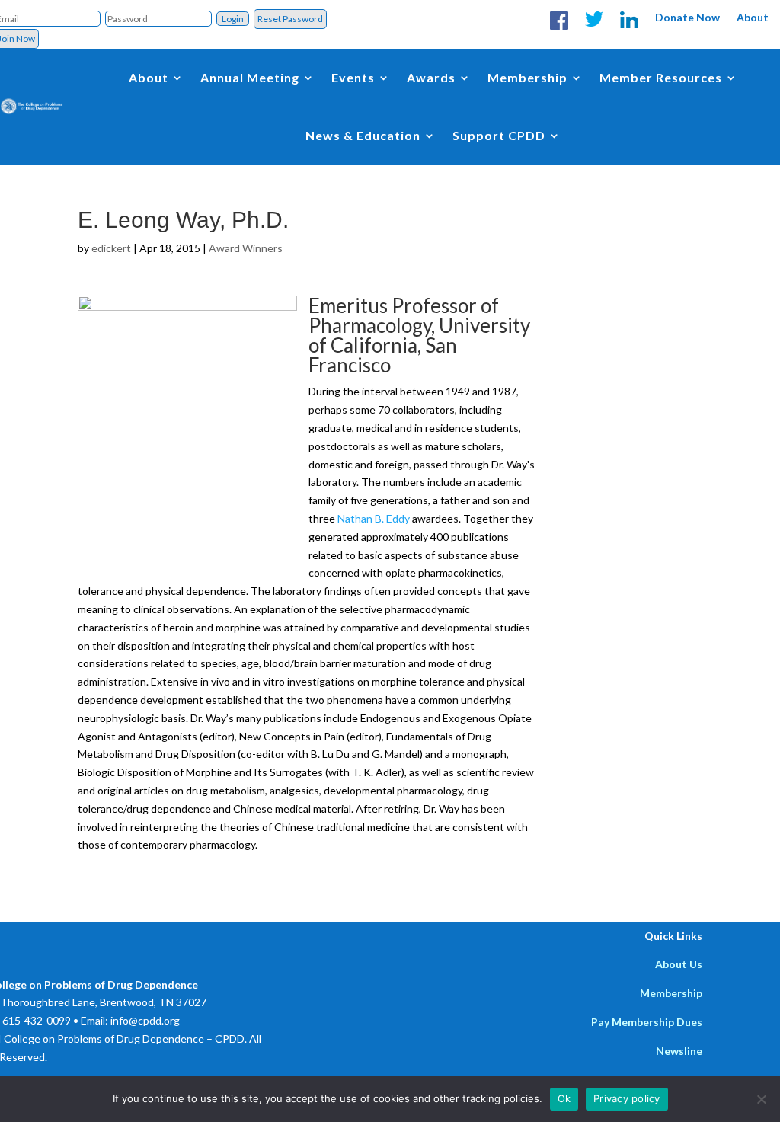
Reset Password (290, 18)
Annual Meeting (249, 77)
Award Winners (246, 247)
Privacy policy (626, 1098)
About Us (678, 963)
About (753, 17)
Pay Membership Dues (646, 1021)
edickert (111, 247)
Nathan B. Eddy (373, 518)
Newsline (679, 1050)
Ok (564, 1098)
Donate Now (687, 17)
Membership (671, 992)
